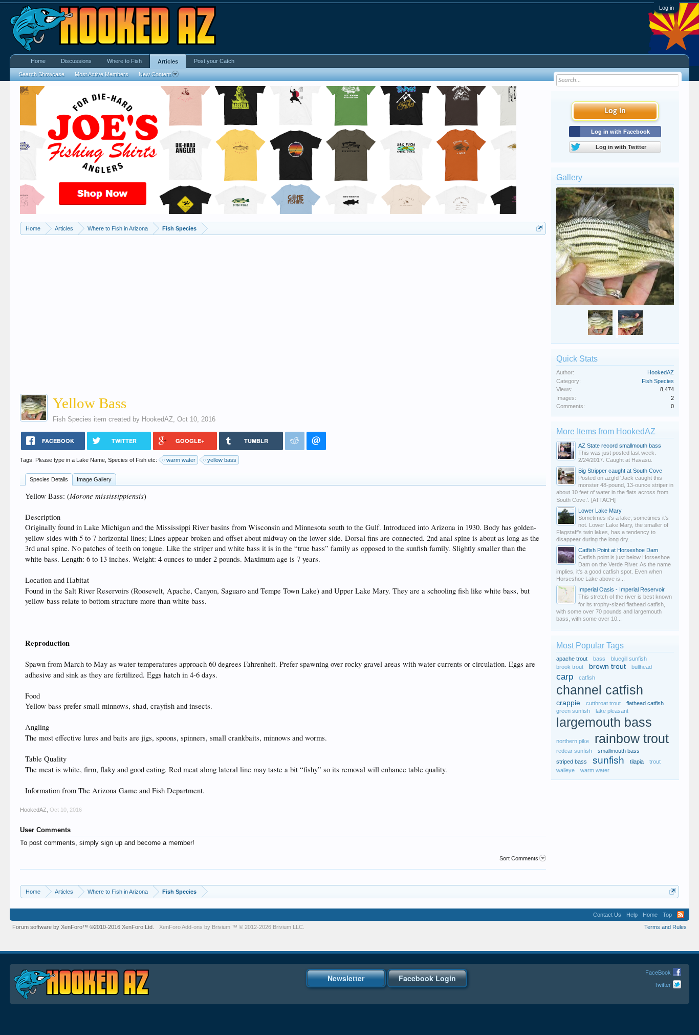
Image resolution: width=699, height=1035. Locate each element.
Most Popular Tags (590, 645)
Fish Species (72, 419)
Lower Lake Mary (600, 511)
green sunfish (573, 711)
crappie (568, 703)
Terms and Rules (665, 927)
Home (38, 61)
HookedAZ (157, 419)
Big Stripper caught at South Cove (620, 471)
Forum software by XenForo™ (83, 927)
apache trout (571, 659)
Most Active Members (101, 74)
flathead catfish (645, 703)
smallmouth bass (619, 751)
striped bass (571, 761)
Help (632, 915)
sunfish (608, 760)
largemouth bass (604, 722)
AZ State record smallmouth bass (619, 445)
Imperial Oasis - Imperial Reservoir (621, 589)
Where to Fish (124, 61)
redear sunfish (574, 751)
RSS (680, 914)
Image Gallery (94, 479)
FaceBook (658, 972)
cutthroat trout (603, 703)
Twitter (662, 984)
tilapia (637, 761)
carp (564, 676)
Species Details (49, 479)
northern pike (572, 741)
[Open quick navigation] (539, 228)
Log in (666, 8)
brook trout (569, 667)
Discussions (76, 61)
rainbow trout (632, 739)
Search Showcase (41, 74)
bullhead (641, 667)
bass (599, 659)
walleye (565, 770)
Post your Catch (214, 61)
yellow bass (221, 460)
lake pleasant (612, 711)
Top (667, 915)
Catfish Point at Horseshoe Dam (618, 550)
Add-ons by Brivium (231, 927)
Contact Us (607, 915)
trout (655, 761)
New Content (155, 74)
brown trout (607, 666)
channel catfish (599, 690)
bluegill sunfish (629, 659)
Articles (168, 61)
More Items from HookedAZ (606, 431)
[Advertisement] (283, 312)
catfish (587, 677)
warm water (180, 460)
